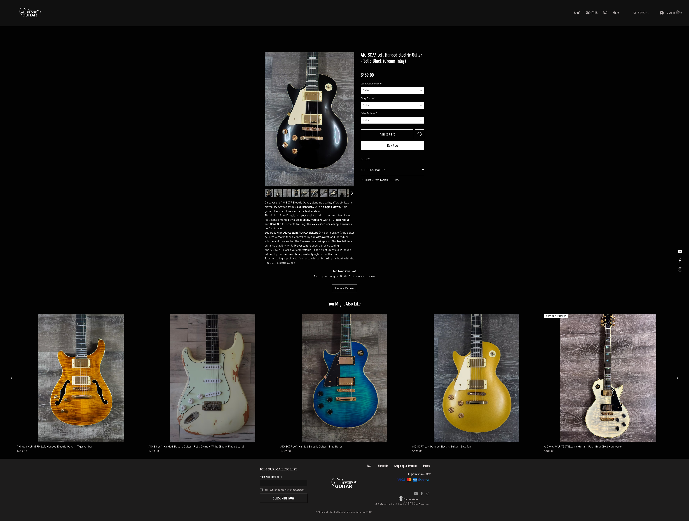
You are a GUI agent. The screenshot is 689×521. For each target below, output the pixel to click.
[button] (680, 12)
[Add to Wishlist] (419, 134)
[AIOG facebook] (680, 260)
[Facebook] (421, 493)
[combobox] (392, 90)
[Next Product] (677, 378)
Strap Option (368, 98)
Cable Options (369, 113)
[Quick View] (81, 378)
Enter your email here (271, 477)
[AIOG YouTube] (680, 251)
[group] (344, 384)
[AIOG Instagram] (680, 269)
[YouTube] (416, 493)
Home (268, 39)
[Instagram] (427, 493)
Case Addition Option (372, 83)
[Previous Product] (11, 378)
